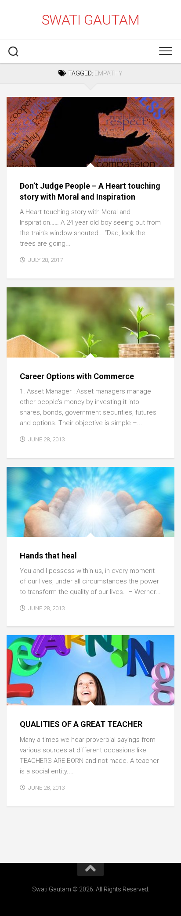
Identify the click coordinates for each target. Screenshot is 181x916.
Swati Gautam (91, 19)
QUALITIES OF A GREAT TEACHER (81, 724)
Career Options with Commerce (77, 376)
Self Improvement (41, 527)
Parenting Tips (37, 347)
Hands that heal (48, 555)
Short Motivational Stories (57, 157)
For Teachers (34, 696)
